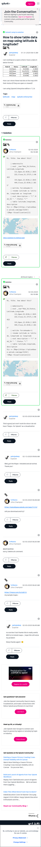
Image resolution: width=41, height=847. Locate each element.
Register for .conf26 (20, 684)
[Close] (38, 828)
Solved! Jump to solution (14, 32)
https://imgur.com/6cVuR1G (16, 592)
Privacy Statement (19, 838)
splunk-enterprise (24, 97)
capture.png (10, 105)
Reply (9, 124)
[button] (36, 32)
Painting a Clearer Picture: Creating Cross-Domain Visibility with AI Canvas (19, 758)
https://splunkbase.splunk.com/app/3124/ (21, 507)
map (13, 97)
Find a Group (20, 739)
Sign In (30, 4)
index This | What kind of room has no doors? (19, 792)
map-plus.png (11, 245)
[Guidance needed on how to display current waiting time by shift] (35, 277)
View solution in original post (14, 238)
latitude (6, 97)
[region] (20, 836)
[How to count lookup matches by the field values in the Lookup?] (39, 277)
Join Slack (20, 712)
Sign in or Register (25, 17)
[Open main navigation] (38, 3)
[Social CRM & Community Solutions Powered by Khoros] (33, 815)
